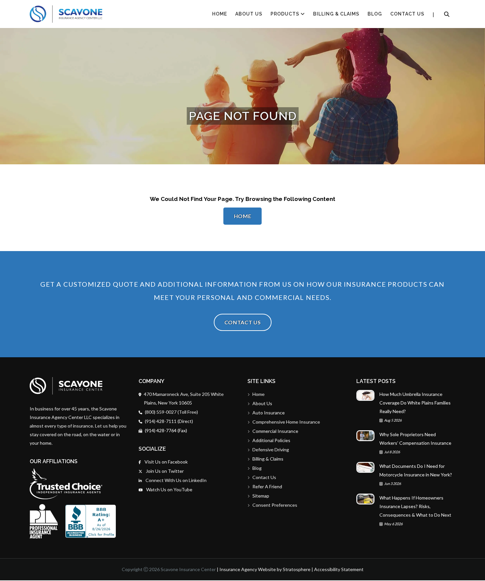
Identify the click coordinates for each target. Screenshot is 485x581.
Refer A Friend (267, 486)
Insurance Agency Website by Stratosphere (264, 569)
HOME (219, 13)
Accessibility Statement (339, 569)
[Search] (446, 14)
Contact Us (407, 13)
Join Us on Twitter (164, 471)
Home (242, 216)
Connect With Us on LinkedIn (176, 480)
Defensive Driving (270, 449)
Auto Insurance (268, 412)
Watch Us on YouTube (168, 489)
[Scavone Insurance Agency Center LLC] (66, 14)
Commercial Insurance (275, 431)
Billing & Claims (336, 13)
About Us (248, 13)
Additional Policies (271, 440)
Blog (375, 13)
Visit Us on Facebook (166, 462)
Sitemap (260, 496)
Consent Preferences (274, 505)
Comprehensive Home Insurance (286, 422)
